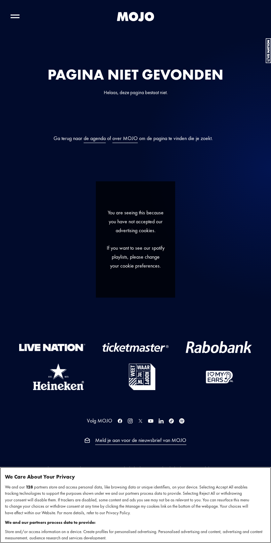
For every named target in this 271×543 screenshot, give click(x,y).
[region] (135, 505)
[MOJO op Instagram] (130, 421)
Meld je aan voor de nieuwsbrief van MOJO (140, 440)
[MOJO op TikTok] (171, 421)
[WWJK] (142, 377)
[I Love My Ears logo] (219, 377)
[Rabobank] (219, 347)
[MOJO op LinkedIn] (161, 421)
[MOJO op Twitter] (140, 420)
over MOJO (125, 138)
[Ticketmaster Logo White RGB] (135, 347)
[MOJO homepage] (135, 16)
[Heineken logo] (58, 377)
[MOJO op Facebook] (120, 421)
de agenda (95, 138)
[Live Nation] (52, 347)
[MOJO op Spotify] (181, 421)
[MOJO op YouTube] (150, 420)
